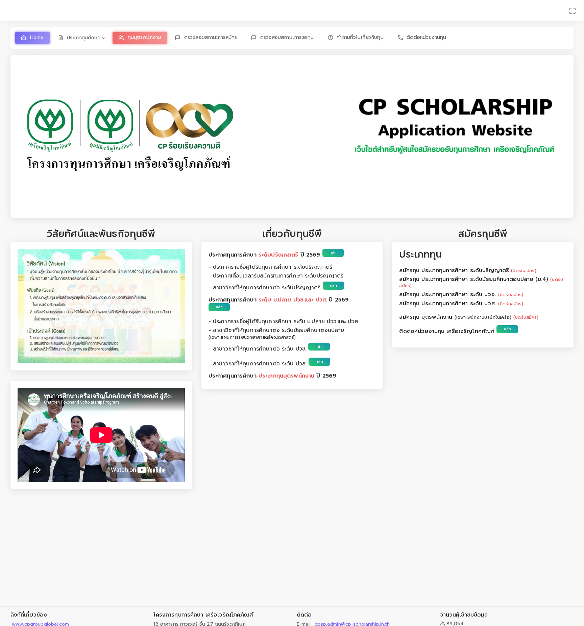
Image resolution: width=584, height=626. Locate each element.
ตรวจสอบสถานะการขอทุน (287, 37)
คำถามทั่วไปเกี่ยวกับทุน (360, 37)
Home (37, 37)
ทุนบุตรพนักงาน (144, 37)
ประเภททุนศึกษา (83, 37)
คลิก (333, 252)
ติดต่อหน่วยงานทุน (426, 37)
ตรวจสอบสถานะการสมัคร (210, 37)
